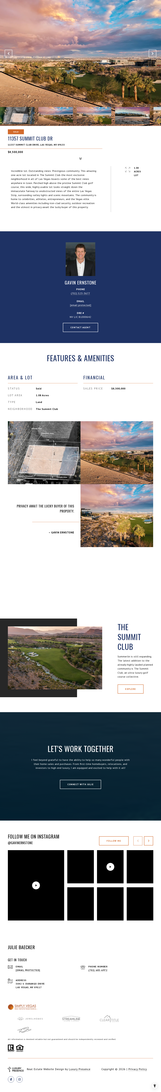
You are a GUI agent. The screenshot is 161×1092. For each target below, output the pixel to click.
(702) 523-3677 (80, 293)
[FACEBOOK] (11, 1079)
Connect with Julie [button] (80, 784)
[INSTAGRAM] (19, 1079)
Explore (130, 689)
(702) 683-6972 (97, 970)
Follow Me (114, 840)
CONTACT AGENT (80, 327)
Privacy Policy (137, 1069)
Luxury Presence (79, 1069)
